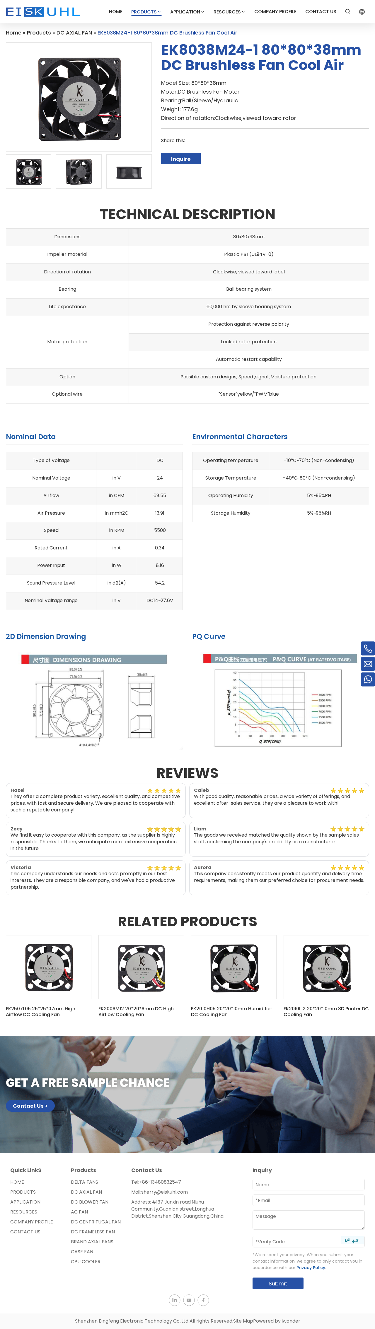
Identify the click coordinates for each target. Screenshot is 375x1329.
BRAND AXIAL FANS (92, 1241)
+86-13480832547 (160, 1182)
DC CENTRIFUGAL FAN (96, 1221)
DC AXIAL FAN (86, 1192)
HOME (115, 11)
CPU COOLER (85, 1261)
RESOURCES (227, 11)
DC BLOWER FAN (89, 1202)
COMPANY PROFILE (275, 11)
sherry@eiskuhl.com (164, 1192)
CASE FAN (82, 1251)
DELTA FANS (84, 1182)
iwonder (291, 1321)
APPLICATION (185, 11)
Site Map (243, 1321)
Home (17, 1182)
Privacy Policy (310, 1268)
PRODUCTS (144, 11)
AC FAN (79, 1212)
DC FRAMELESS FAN (93, 1231)
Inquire (181, 159)
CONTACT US (320, 11)
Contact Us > (30, 1105)
